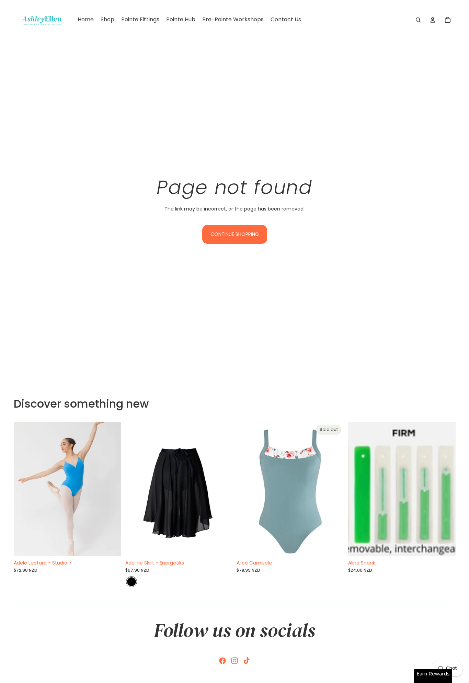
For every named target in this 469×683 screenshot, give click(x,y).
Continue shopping (234, 234)
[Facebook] (222, 661)
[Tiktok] (246, 661)
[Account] (432, 19)
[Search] (418, 19)
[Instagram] (234, 661)
